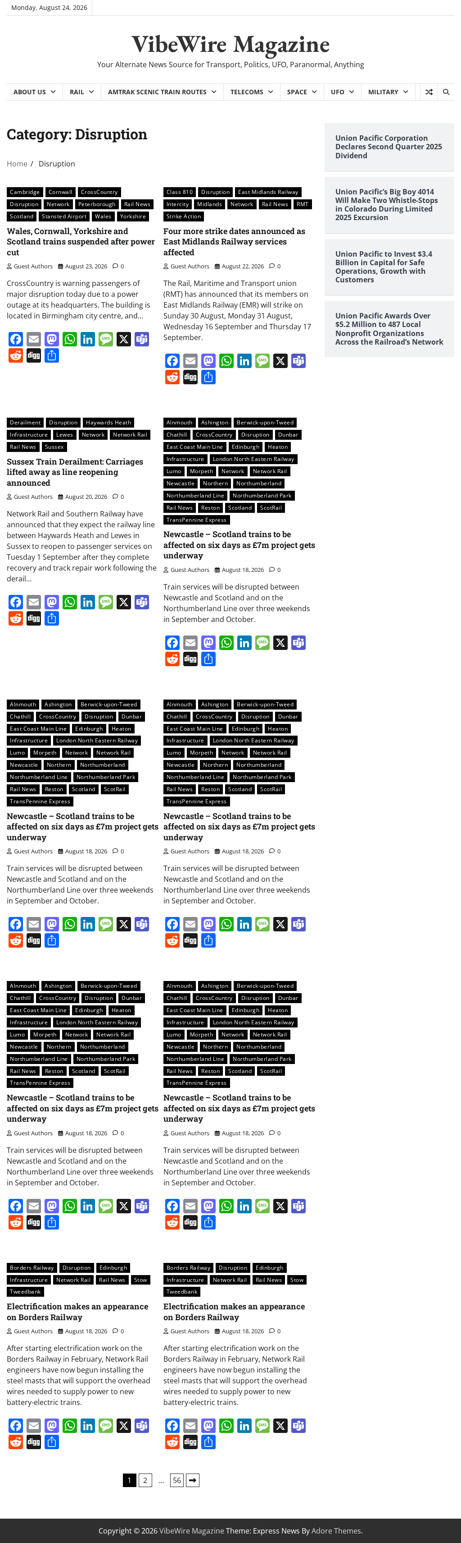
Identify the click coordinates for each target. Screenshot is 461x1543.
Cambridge (25, 191)
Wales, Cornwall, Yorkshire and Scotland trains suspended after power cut (81, 242)
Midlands (209, 203)
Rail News (137, 203)
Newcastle (181, 483)
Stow (140, 1279)
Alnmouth (180, 422)
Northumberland (258, 483)
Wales (103, 216)
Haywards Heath (108, 422)
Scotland (21, 216)
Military (383, 92)
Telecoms (246, 92)
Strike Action (184, 216)
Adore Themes (336, 1531)
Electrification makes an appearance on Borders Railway (77, 1311)
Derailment (25, 422)
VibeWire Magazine (230, 43)
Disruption (24, 203)
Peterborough (97, 203)
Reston (210, 507)
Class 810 (180, 191)
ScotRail (271, 507)
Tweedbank (25, 1291)
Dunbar (288, 434)
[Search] (445, 92)
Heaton (278, 446)
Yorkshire (133, 216)
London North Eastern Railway (253, 458)
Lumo (174, 470)
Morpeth (201, 470)
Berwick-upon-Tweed (265, 422)
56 (177, 1480)
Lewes (64, 434)
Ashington (215, 422)
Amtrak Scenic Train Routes (157, 92)
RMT (303, 203)
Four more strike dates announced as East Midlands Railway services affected (234, 242)
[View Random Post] (428, 92)
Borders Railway (32, 1267)
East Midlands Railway (268, 191)
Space (297, 92)
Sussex (54, 446)
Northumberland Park (262, 495)
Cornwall (60, 191)
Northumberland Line (196, 495)
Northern (215, 483)
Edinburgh (246, 446)
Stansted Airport (64, 216)
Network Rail (130, 434)
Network (58, 203)
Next (192, 1480)
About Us (30, 92)
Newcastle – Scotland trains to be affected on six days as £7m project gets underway (239, 545)
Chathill (177, 434)
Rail (77, 92)
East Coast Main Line (195, 446)
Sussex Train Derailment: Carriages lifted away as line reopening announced (75, 472)
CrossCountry (99, 191)
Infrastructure (29, 434)
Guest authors (33, 266)
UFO (337, 92)
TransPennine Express (197, 519)
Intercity (178, 203)
